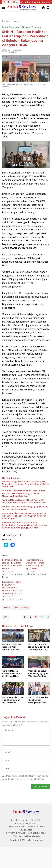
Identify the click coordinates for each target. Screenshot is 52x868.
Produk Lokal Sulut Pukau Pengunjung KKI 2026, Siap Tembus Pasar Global (25, 507)
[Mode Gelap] (43, 7)
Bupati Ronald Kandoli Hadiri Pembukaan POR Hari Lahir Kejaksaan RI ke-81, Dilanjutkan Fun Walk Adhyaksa (24, 516)
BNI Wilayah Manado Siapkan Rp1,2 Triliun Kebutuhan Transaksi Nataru (12, 564)
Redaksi (15, 820)
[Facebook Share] (24, 617)
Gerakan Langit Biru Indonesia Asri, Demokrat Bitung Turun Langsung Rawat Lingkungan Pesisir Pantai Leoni (25, 484)
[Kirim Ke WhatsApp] (47, 617)
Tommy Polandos (15, 50)
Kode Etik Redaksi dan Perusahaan (26, 826)
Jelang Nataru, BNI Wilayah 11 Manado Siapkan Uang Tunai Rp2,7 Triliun (35, 564)
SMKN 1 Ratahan (21, 607)
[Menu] (4, 7)
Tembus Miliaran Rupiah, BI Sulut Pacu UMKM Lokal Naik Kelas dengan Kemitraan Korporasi (24, 501)
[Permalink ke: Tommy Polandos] (4, 50)
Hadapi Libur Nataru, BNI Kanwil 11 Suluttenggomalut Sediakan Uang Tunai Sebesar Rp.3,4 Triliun (12, 588)
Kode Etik (36, 820)
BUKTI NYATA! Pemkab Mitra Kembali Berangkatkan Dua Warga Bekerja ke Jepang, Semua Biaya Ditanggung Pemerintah (24, 525)
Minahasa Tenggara (31, 27)
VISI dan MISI (26, 830)
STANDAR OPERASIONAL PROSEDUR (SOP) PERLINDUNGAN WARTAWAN (26, 834)
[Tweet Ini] (30, 617)
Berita (5, 27)
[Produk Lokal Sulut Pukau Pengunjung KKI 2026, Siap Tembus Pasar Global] (39, 662)
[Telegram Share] (42, 617)
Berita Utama (15, 27)
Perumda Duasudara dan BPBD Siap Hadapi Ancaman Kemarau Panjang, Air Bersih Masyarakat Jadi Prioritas (23, 493)
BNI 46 (7, 607)
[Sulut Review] (21, 7)
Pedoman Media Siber (25, 823)
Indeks (25, 820)
